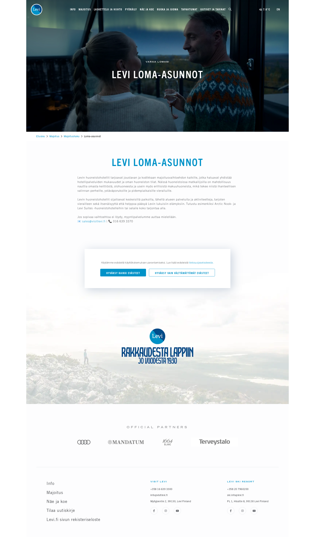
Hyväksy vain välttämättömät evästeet (182, 273)
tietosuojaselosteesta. (201, 262)
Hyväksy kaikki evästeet (123, 273)
